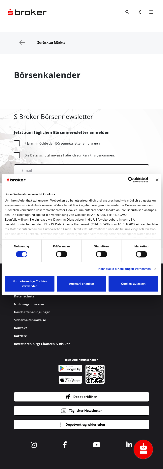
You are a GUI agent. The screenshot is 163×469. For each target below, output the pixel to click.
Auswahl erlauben (81, 284)
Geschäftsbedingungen (32, 312)
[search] (127, 12)
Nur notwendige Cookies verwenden (30, 284)
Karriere (20, 336)
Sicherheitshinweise (30, 320)
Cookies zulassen (133, 284)
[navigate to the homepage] (27, 12)
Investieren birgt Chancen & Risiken (42, 344)
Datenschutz (24, 296)
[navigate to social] (34, 444)
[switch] (61, 254)
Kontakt (20, 328)
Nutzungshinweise (29, 304)
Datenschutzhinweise (46, 155)
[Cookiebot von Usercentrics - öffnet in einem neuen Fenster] (131, 180)
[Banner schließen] (157, 179)
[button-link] (139, 12)
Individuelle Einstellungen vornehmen (124, 268)
